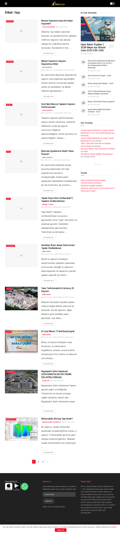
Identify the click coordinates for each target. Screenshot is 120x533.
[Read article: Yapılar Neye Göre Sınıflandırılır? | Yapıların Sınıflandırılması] (21, 208)
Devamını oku (49, 53)
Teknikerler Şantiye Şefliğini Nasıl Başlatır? (97, 154)
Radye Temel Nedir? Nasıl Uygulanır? (101, 101)
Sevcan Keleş (47, 67)
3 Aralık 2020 (62, 27)
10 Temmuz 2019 (68, 422)
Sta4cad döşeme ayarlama (91, 183)
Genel (9, 105)
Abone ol (48, 501)
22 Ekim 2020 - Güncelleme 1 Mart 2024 (56, 160)
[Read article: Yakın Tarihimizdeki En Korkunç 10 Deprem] (21, 298)
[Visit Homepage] (58, 4)
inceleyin (113, 527)
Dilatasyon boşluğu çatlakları (92, 185)
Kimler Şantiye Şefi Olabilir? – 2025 (100, 83)
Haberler (10, 246)
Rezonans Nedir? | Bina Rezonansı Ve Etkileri (98, 149)
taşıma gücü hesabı (88, 191)
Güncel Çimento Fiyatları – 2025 (99, 75)
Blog (9, 289)
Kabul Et (60, 530)
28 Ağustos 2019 (57, 380)
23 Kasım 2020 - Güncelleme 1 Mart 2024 (56, 113)
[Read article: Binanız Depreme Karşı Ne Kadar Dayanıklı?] (21, 31)
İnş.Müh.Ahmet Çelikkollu (51, 422)
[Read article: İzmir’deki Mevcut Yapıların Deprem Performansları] (21, 114)
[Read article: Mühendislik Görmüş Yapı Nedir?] (21, 429)
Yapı (8, 151)
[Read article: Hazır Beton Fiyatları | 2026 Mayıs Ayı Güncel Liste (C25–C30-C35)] (98, 29)
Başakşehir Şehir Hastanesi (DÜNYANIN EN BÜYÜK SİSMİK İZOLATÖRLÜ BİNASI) (56, 374)
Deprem (10, 21)
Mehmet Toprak (47, 204)
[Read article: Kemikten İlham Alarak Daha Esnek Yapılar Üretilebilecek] (21, 255)
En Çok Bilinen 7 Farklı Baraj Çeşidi (57, 331)
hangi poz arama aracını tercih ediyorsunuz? (98, 188)
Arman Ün (45, 380)
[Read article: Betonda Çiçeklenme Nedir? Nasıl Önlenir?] (21, 161)
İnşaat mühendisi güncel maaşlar (93, 180)
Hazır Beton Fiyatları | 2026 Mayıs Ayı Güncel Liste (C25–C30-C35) (93, 47)
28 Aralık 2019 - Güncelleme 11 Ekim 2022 (56, 254)
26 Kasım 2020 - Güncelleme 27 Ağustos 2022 (58, 70)
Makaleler (11, 419)
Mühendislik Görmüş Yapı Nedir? (57, 418)
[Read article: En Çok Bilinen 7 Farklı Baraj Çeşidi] (21, 341)
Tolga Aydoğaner (48, 27)
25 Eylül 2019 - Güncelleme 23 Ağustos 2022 (58, 297)
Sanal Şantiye (47, 110)
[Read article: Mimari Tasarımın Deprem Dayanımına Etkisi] (21, 71)
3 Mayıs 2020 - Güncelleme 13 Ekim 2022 (56, 207)
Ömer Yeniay (46, 251)
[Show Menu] (6, 3)
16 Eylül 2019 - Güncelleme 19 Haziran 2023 (57, 337)
